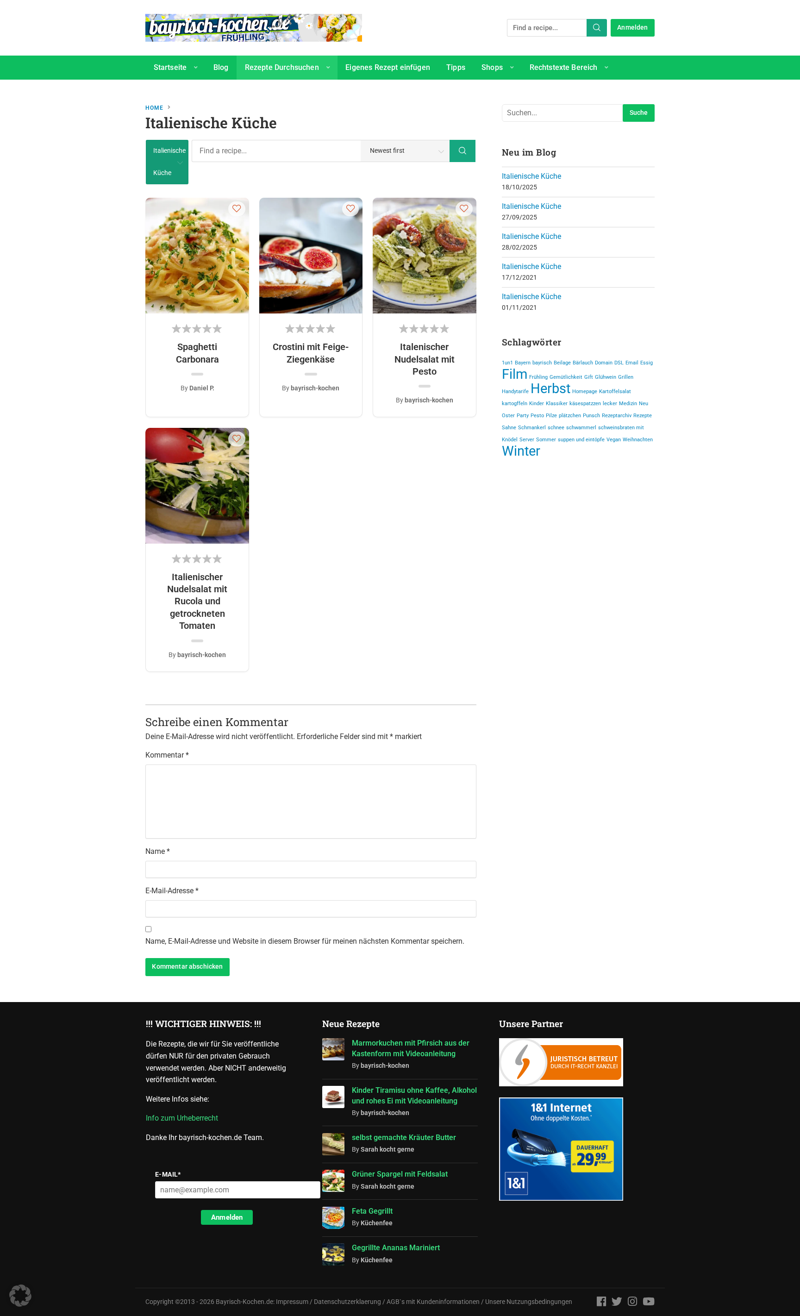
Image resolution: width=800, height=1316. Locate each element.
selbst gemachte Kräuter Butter (404, 1137)
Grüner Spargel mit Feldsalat (400, 1174)
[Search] (597, 28)
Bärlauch (583, 363)
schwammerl (581, 428)
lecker (610, 404)
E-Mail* (168, 1174)
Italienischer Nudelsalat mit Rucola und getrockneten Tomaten (197, 601)
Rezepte (642, 416)
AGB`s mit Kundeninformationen (433, 1302)
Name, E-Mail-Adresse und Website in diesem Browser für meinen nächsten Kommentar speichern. (304, 941)
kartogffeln (514, 404)
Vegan (613, 440)
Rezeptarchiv (616, 416)
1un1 (507, 363)
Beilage (562, 363)
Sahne (509, 428)
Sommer (546, 440)
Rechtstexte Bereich (564, 67)
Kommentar (167, 755)
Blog (221, 67)
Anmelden (632, 27)
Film (514, 374)
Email (631, 363)
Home (154, 108)
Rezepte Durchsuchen (282, 67)
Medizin (628, 404)
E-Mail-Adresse (172, 890)
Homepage (584, 392)
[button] (237, 208)
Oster (508, 416)
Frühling (538, 377)
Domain (603, 363)
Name (157, 851)
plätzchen (570, 416)
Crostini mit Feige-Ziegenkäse (311, 352)
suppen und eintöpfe (581, 440)
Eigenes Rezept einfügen (387, 67)
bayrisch (542, 363)
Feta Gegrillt (372, 1211)
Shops (492, 67)
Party (523, 416)
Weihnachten (638, 440)
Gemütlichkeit (566, 377)
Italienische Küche (531, 176)
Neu (643, 404)
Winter (521, 451)
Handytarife (515, 392)
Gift (588, 377)
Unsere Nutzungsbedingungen (528, 1302)
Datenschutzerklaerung (347, 1302)
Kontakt (167, 91)
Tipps (455, 67)
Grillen (625, 377)
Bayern (523, 363)
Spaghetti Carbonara (197, 352)
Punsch (591, 416)
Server (526, 440)
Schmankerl (532, 428)
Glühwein (605, 377)
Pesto (537, 416)
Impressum (292, 1302)
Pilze (551, 416)
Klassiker (557, 404)
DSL (619, 363)
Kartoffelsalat (615, 392)
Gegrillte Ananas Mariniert (396, 1247)
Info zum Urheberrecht (184, 1118)
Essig (646, 363)
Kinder (536, 404)
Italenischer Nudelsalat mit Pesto (424, 359)
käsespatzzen (585, 404)
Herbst (550, 388)
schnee (556, 428)
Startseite (170, 67)
